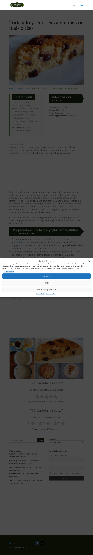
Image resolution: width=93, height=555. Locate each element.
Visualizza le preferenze (46, 289)
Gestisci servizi (9, 272)
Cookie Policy (40, 294)
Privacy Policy (50, 294)
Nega (46, 283)
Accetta (46, 276)
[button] (89, 261)
